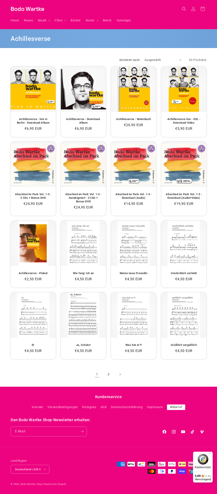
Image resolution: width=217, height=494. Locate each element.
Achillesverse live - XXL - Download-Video (183, 120)
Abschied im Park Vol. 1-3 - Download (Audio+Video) (184, 196)
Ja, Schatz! (83, 344)
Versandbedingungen (62, 407)
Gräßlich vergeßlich (184, 344)
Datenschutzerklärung (127, 407)
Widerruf (176, 407)
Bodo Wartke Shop (31, 484)
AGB (103, 407)
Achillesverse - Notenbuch (133, 119)
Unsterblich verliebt (184, 273)
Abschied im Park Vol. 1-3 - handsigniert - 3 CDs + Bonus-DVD (83, 198)
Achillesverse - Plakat (33, 273)
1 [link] (97, 374)
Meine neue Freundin (133, 273)
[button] (43, 20)
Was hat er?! (133, 344)
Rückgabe (89, 407)
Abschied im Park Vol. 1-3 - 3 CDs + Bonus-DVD (33, 196)
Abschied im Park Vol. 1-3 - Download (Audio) (133, 196)
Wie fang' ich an (83, 273)
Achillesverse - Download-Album (83, 120)
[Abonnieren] (82, 431)
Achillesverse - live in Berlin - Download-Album (33, 120)
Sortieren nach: (129, 60)
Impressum (155, 407)
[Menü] (210, 454)
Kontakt (37, 407)
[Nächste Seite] (120, 374)
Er (33, 344)
